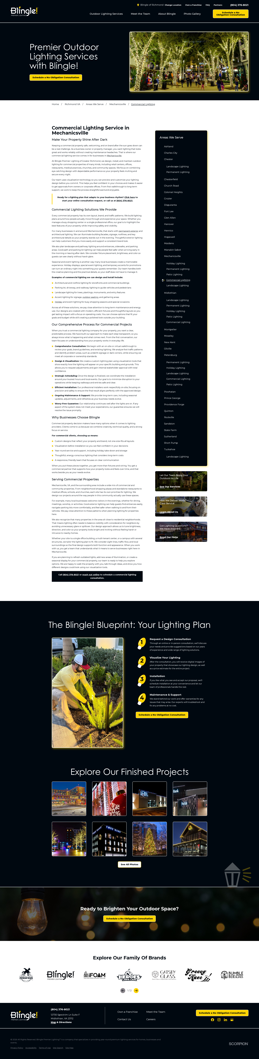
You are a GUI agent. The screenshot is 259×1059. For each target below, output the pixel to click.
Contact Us (124, 1019)
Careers (151, 1019)
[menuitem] (106, 14)
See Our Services (170, 487)
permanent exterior (128, 231)
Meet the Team (140, 13)
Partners (218, 5)
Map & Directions (61, 1022)
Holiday (58, 302)
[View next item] (136, 990)
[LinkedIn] (225, 1019)
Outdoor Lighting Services (106, 13)
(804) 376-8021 (239, 5)
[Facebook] (212, 1019)
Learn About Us (169, 512)
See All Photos (129, 864)
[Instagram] (219, 1019)
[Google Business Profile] (232, 1019)
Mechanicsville (114, 155)
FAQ (208, 5)
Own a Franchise (193, 5)
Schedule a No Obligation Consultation (230, 13)
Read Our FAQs (169, 537)
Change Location (173, 5)
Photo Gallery (192, 13)
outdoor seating (90, 297)
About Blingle (167, 13)
